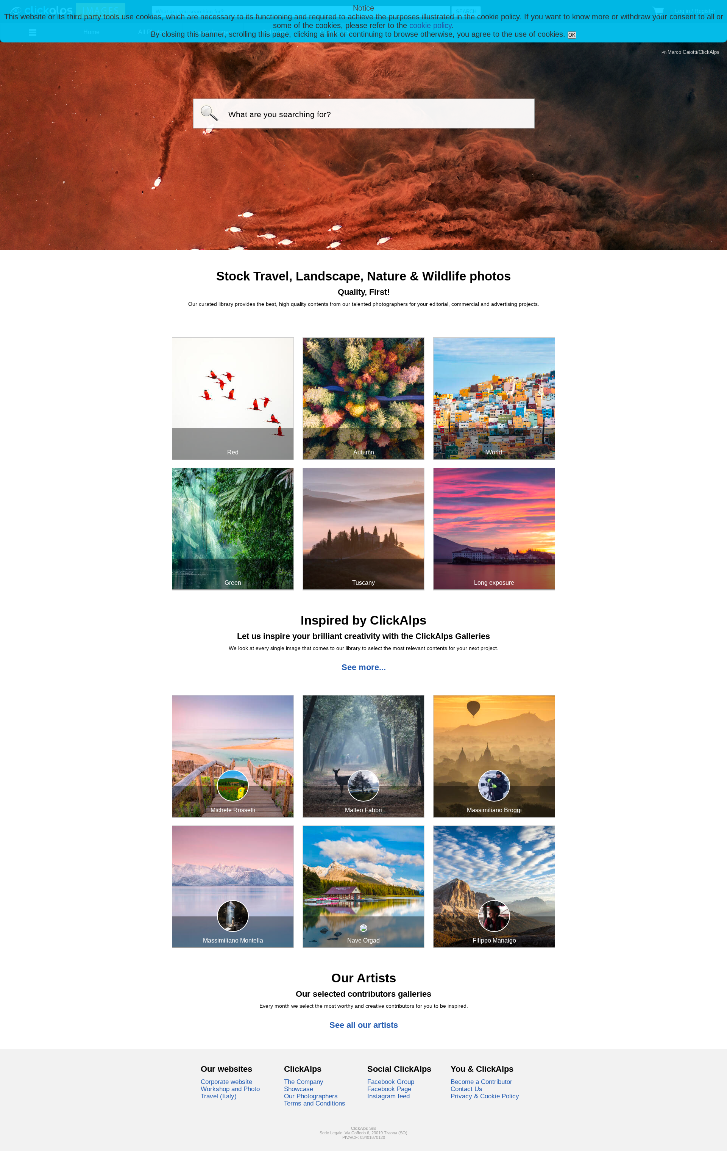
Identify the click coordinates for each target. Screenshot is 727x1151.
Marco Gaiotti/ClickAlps (693, 52)
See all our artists (363, 1025)
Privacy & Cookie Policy (485, 1096)
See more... (364, 667)
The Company (303, 1081)
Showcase (298, 1088)
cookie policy (430, 25)
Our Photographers (311, 1096)
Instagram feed (388, 1096)
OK (572, 35)
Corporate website (226, 1081)
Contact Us (466, 1088)
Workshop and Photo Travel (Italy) (230, 1092)
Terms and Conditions (314, 1103)
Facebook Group (390, 1081)
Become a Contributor (481, 1081)
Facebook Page (389, 1088)
